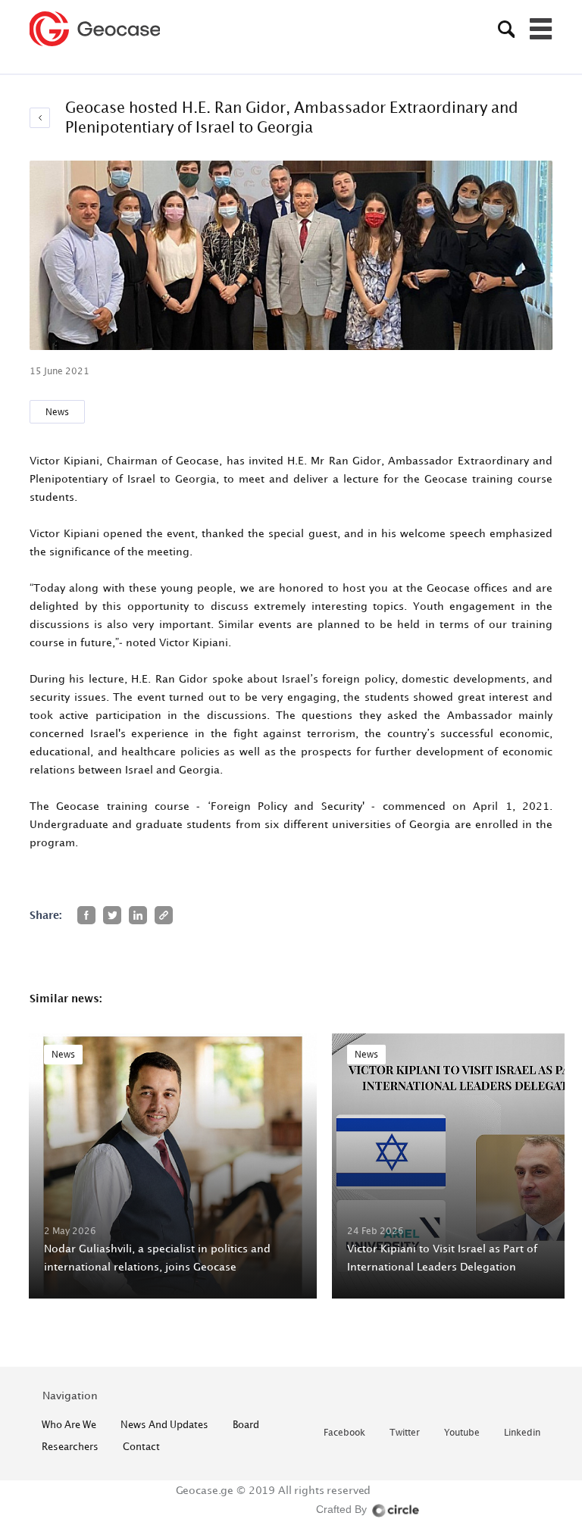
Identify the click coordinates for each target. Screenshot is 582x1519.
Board (246, 1424)
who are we (69, 1424)
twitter (405, 1433)
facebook (344, 1433)
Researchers (70, 1446)
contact (141, 1446)
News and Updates (164, 1424)
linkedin (522, 1433)
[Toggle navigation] (541, 28)
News (57, 411)
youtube (462, 1433)
